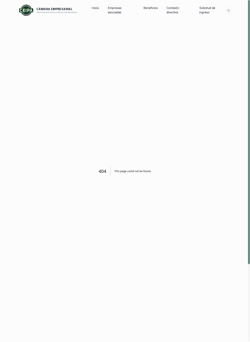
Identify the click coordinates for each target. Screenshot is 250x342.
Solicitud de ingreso (207, 10)
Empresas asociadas (115, 10)
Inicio (95, 8)
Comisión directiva (173, 10)
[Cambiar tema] (228, 10)
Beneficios (150, 8)
